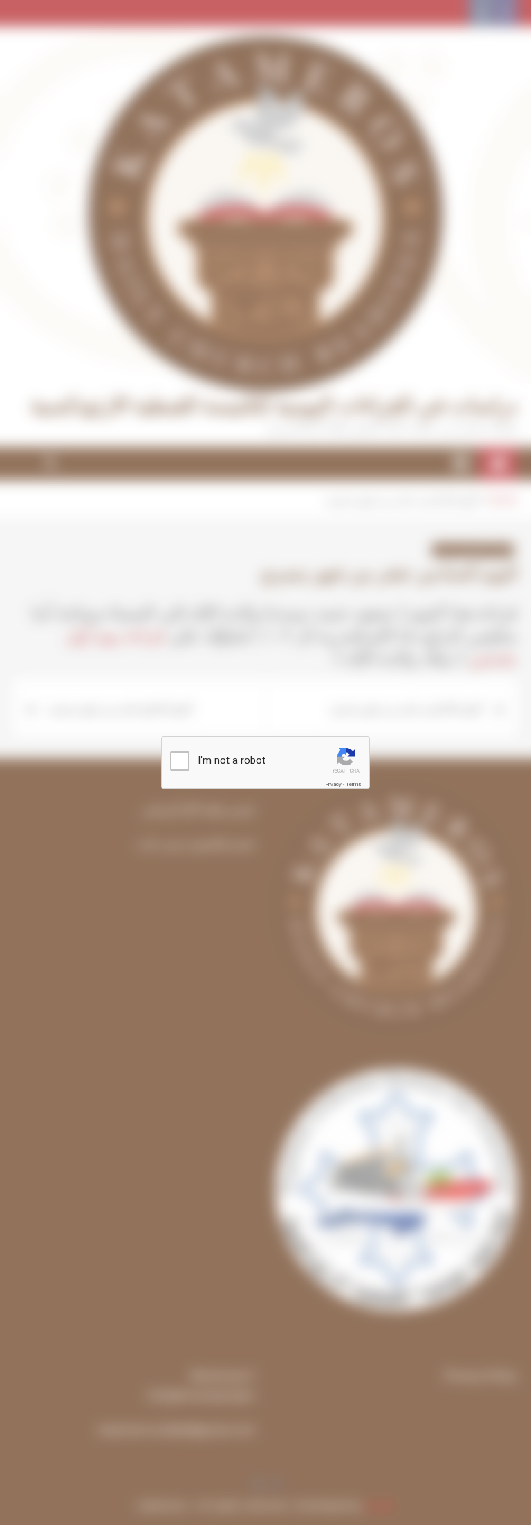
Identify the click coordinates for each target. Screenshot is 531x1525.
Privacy (333, 784)
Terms (353, 784)
